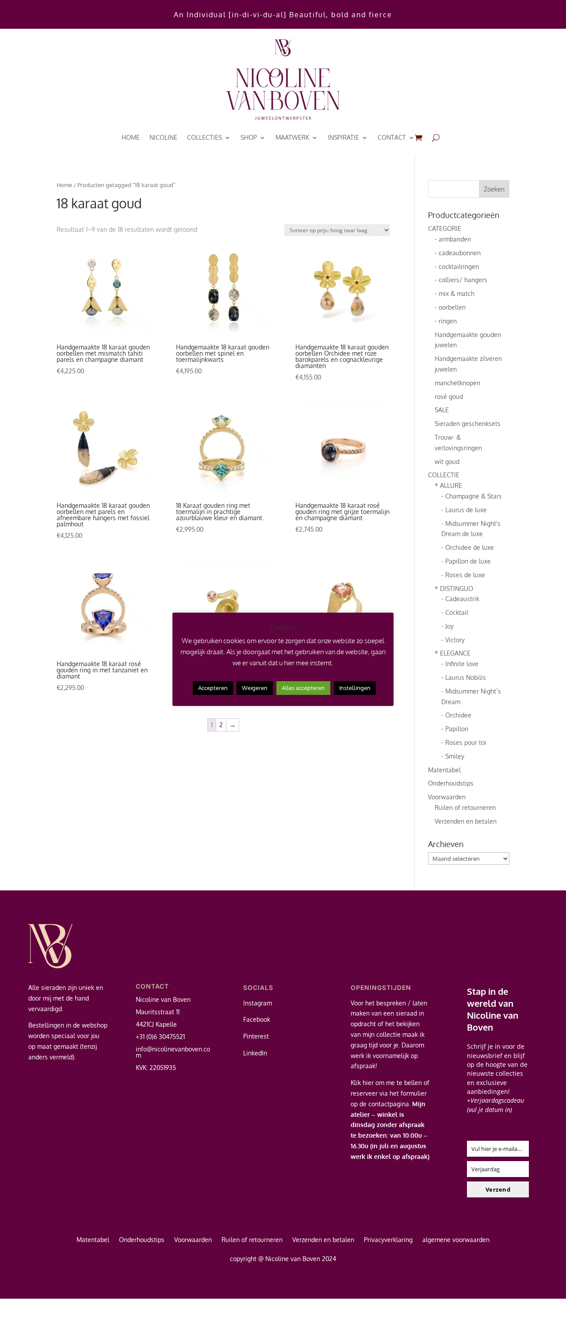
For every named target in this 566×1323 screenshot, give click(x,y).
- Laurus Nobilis (463, 677)
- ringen (446, 321)
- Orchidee (456, 715)
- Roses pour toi (463, 742)
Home (131, 137)
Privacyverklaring (388, 1240)
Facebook (256, 1019)
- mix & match (454, 293)
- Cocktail (454, 612)
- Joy (447, 626)
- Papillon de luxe (466, 561)
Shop (249, 137)
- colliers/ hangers (461, 280)
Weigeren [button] (255, 687)
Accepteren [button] (213, 687)
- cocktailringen (457, 266)
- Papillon (454, 728)
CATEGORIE (444, 228)
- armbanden (453, 239)
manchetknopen (457, 383)
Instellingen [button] (355, 687)
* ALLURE (448, 485)
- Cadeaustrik (460, 598)
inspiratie (343, 137)
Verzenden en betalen (466, 821)
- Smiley (452, 756)
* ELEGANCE (452, 653)
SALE (442, 410)
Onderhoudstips (451, 783)
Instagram (257, 1003)
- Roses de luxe (463, 575)
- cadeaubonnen (458, 253)
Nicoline (163, 137)
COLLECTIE (443, 475)
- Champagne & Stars (471, 496)
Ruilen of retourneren (465, 807)
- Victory (453, 640)
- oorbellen (450, 307)
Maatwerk (292, 137)
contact (392, 137)
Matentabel (444, 770)
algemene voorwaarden (456, 1240)
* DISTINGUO (454, 588)
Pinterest (256, 1036)
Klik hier (362, 1082)
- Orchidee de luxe (467, 547)
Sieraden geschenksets (468, 423)
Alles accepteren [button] (303, 687)
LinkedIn (255, 1053)
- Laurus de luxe (464, 510)
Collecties (204, 137)
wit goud (447, 461)
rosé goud (449, 396)
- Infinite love (459, 663)
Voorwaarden (447, 797)
